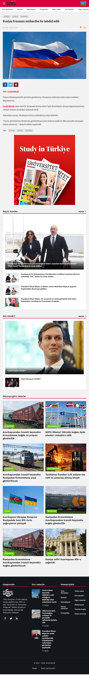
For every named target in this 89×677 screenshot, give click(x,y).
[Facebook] (5, 618)
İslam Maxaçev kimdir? (31, 379)
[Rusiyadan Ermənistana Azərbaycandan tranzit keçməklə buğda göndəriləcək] (23, 542)
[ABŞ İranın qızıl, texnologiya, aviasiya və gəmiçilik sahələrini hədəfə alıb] (36, 614)
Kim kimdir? (79, 596)
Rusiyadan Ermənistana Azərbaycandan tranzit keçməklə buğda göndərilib (64, 520)
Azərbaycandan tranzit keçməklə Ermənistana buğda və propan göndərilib (22, 435)
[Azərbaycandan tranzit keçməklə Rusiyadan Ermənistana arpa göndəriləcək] (23, 457)
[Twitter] (11, 618)
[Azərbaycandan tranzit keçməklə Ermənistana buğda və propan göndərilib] (23, 415)
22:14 (46, 651)
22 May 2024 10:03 (10, 28)
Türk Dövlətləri (64, 592)
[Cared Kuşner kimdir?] (44, 347)
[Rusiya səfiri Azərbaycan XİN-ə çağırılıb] (65, 542)
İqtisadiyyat (9, 426)
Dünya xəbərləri (53, 426)
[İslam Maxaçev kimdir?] (12, 382)
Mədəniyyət (79, 605)
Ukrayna (24, 16)
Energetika (65, 613)
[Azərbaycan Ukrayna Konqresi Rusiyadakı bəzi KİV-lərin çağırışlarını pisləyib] (23, 500)
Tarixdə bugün (80, 609)
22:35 (46, 626)
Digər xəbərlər (80, 600)
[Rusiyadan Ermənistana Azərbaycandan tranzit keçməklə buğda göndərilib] (65, 500)
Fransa (7, 16)
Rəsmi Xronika (80, 614)
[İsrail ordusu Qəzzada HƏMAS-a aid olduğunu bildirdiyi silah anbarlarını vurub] (36, 593)
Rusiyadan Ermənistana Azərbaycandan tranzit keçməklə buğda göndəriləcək (22, 562)
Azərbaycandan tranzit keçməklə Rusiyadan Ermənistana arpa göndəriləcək (22, 477)
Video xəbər (79, 591)
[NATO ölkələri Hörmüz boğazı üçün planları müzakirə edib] (65, 415)
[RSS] (16, 618)
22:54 (46, 605)
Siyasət (7, 511)
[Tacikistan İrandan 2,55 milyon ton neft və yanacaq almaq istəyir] (65, 457)
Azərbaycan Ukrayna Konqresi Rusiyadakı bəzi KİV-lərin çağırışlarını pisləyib (20, 520)
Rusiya (15, 16)
